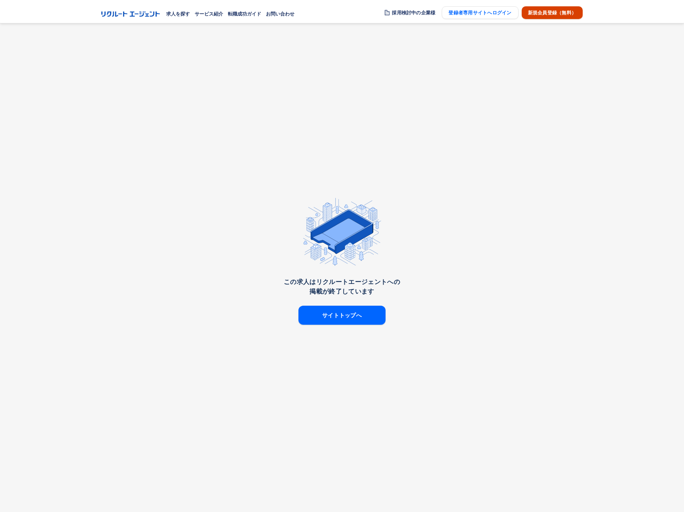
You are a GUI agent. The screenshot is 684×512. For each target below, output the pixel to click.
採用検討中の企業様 (413, 12)
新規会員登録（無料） (552, 12)
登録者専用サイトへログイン (479, 12)
